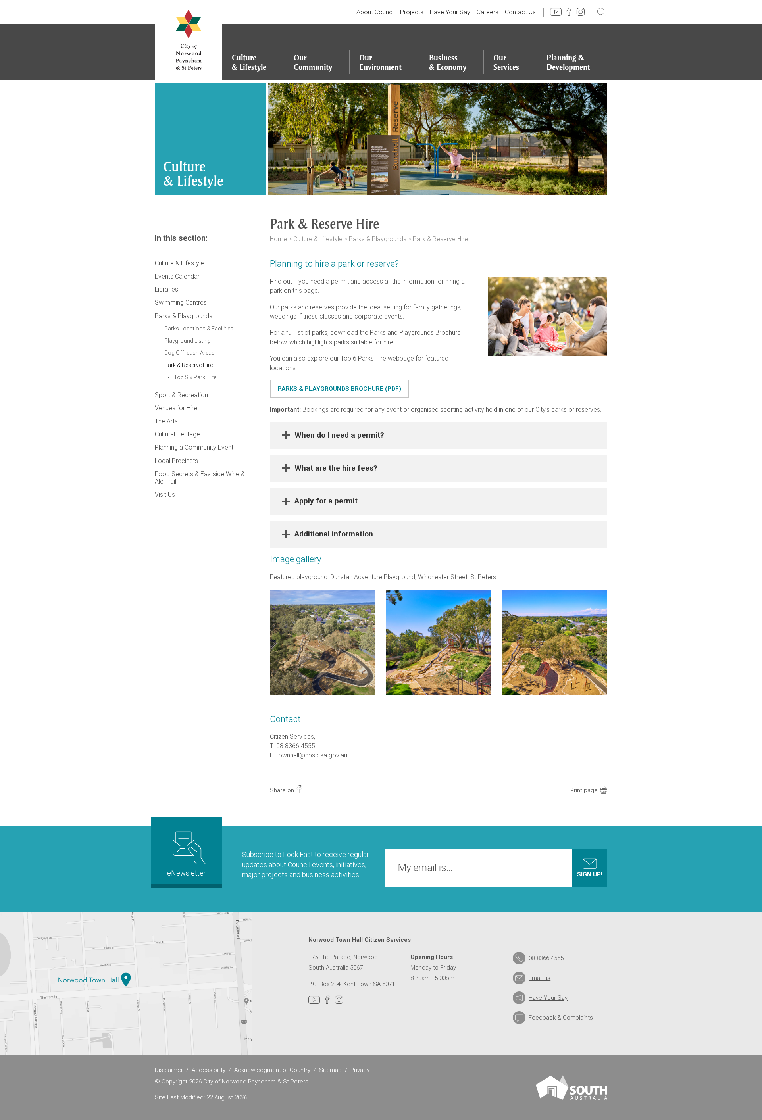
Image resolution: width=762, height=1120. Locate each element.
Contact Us (520, 12)
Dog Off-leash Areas (189, 353)
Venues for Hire (176, 408)
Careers (487, 12)
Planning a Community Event (194, 447)
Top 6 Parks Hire (363, 358)
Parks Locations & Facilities (198, 328)
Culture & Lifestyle (318, 239)
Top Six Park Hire (195, 377)
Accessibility (208, 1070)
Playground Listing (187, 341)
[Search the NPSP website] (601, 11)
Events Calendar (177, 276)
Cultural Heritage (177, 434)
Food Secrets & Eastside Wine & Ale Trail (200, 477)
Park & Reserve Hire (188, 365)
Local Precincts (176, 461)
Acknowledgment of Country (272, 1070)
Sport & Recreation (181, 395)
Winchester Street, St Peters (457, 577)
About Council (375, 12)
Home (278, 239)
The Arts (166, 421)
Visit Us (165, 494)
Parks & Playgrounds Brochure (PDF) (339, 388)
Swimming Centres (181, 302)
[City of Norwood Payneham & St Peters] (188, 40)
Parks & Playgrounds (377, 239)
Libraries (166, 289)
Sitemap (330, 1070)
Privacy (359, 1070)
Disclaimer (169, 1070)
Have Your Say (450, 12)
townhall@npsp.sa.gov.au (311, 755)
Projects (411, 12)
